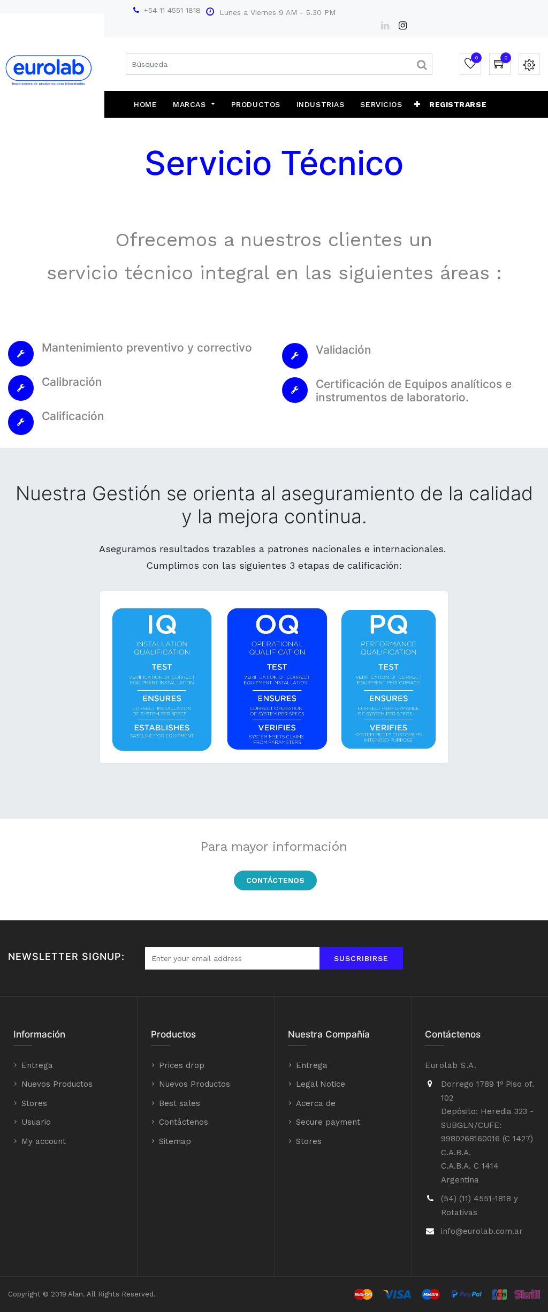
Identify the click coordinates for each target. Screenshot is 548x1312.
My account (43, 1141)
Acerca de (316, 1103)
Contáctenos (275, 880)
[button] (417, 104)
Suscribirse (361, 958)
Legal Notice (320, 1084)
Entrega (37, 1065)
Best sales (179, 1103)
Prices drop (181, 1065)
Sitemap (175, 1141)
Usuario (36, 1122)
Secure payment (328, 1122)
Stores (34, 1103)
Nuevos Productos (57, 1084)
